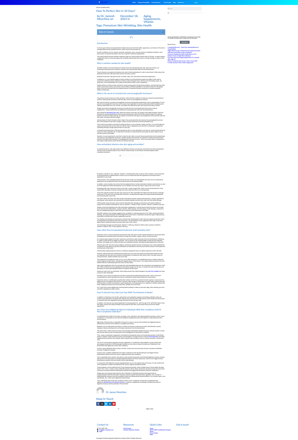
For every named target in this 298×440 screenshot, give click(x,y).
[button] (163, 32)
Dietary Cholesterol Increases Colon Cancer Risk (182, 61)
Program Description (143, 2)
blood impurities (153, 336)
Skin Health (144, 25)
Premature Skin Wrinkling (119, 25)
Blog (174, 2)
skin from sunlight (153, 271)
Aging (147, 16)
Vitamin (149, 21)
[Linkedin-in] (110, 404)
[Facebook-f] (98, 404)
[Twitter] (106, 404)
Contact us (181, 2)
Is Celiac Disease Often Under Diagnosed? (180, 62)
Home (134, 2)
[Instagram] (102, 404)
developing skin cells (113, 112)
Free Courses (167, 2)
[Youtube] (114, 404)
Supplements (152, 19)
